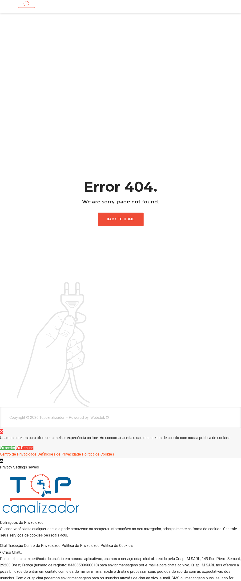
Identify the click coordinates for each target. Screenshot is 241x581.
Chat (4, 545)
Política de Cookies (117, 545)
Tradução (16, 545)
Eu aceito (7, 448)
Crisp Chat (10, 552)
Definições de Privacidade (59, 454)
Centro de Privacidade (18, 454)
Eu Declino (24, 448)
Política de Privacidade (80, 545)
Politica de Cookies (98, 454)
